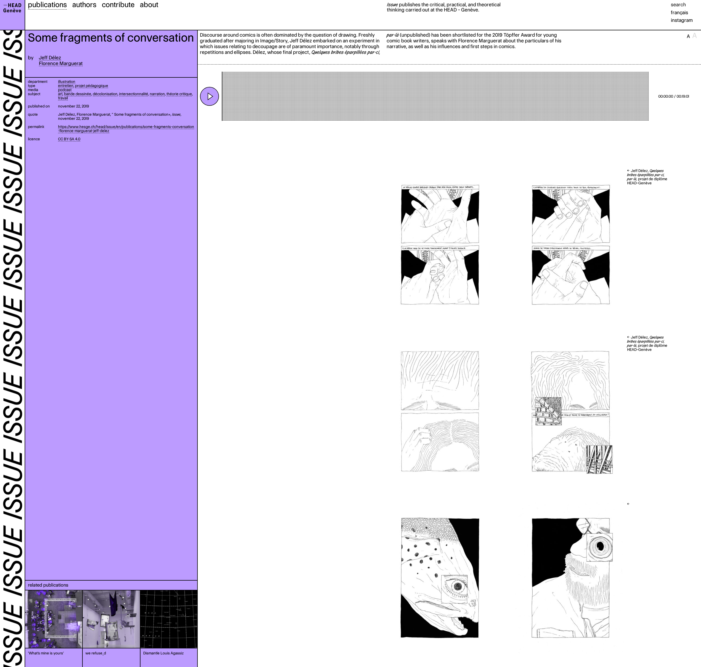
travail (63, 98)
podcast (64, 90)
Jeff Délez (50, 57)
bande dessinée (77, 94)
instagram (682, 20)
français (679, 12)
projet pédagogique (91, 85)
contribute (118, 4)
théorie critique (179, 94)
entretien (65, 85)
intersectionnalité (133, 94)
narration (157, 94)
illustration (66, 81)
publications (47, 4)
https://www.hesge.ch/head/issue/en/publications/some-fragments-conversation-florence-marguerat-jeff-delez (126, 128)
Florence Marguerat (61, 63)
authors (84, 4)
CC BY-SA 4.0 (69, 139)
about (149, 4)
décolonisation (105, 94)
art (60, 94)
